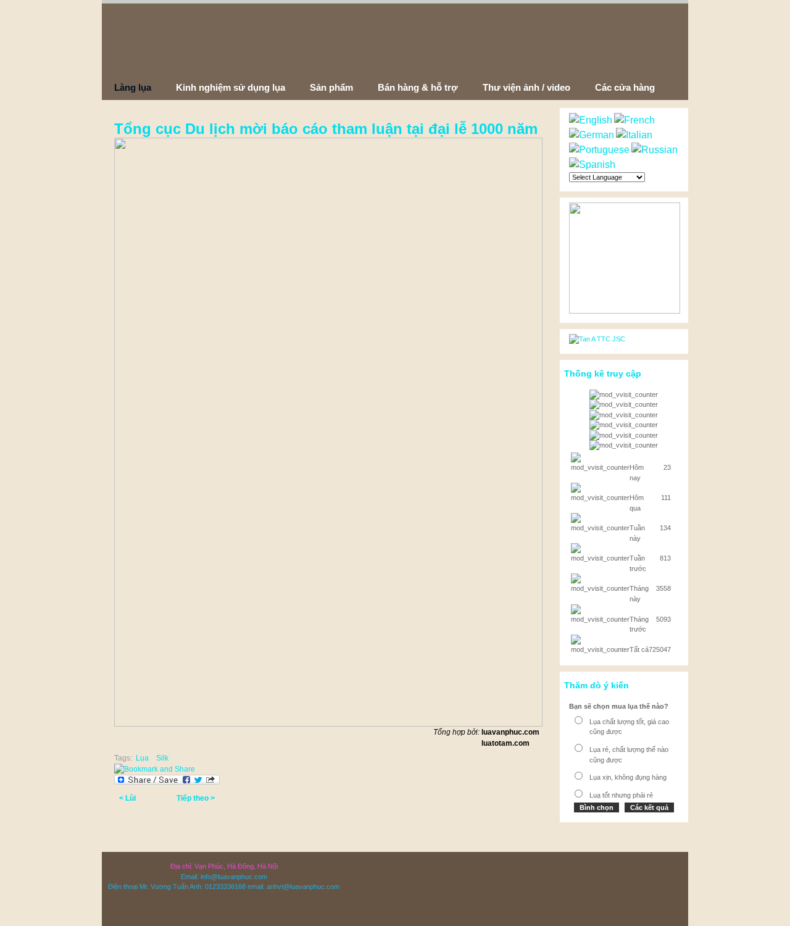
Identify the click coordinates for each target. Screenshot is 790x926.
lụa (142, 758)
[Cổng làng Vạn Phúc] (624, 311)
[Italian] (634, 135)
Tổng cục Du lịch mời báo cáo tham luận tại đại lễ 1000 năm (326, 128)
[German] (591, 135)
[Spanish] (592, 164)
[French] (634, 120)
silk (162, 758)
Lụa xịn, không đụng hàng (628, 777)
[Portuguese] (599, 150)
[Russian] (654, 150)
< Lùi (127, 798)
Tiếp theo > (196, 798)
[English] (590, 120)
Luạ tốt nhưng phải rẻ (621, 795)
